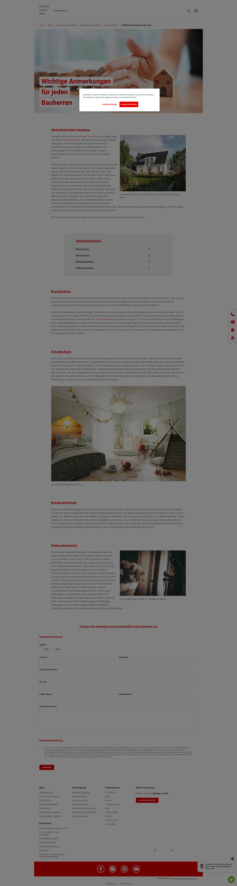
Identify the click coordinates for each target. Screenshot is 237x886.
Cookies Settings (109, 104)
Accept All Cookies (129, 104)
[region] (119, 100)
